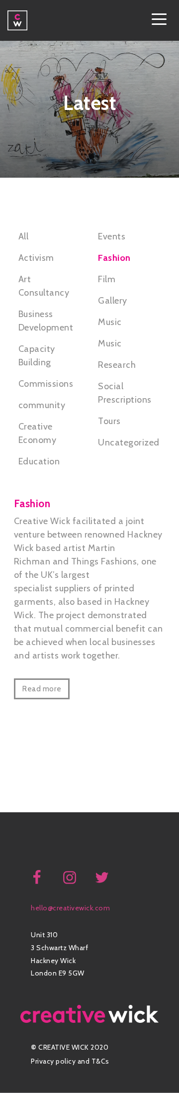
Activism (36, 257)
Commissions (46, 383)
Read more (42, 688)
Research (117, 364)
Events (111, 236)
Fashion (114, 257)
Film (106, 279)
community (42, 405)
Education (39, 461)
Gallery (112, 300)
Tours (109, 421)
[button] (159, 20)
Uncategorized (129, 442)
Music (110, 322)
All (23, 236)
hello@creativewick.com (70, 907)
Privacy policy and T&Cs (70, 1061)
